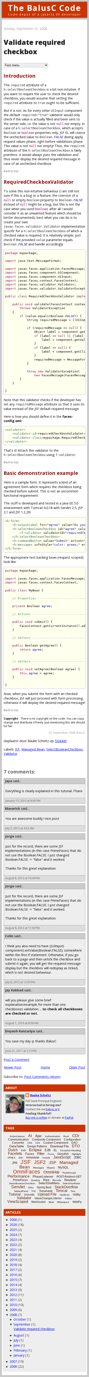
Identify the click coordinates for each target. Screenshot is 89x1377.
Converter (18, 1142)
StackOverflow (66, 1187)
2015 (13, 1280)
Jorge (9, 836)
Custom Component (55, 1142)
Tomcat (61, 1191)
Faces (29, 1154)
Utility (77, 1194)
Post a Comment (16, 1059)
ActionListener (17, 1136)
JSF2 (40, 1162)
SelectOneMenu (49, 1183)
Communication (18, 1139)
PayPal (69, 1118)
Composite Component (46, 1139)
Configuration (72, 1139)
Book (66, 1136)
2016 (13, 1275)
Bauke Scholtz (40, 1095)
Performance (18, 1176)
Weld (51, 1202)
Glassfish (63, 1154)
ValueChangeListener (48, 1198)
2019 (13, 1259)
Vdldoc (68, 1198)
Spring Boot (44, 1187)
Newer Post (12, 1067)
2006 (13, 1366)
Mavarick (12, 808)
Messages (38, 1167)
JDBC (77, 1157)
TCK (33, 1191)
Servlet (18, 1186)
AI (30, 1135)
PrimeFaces (20, 1180)
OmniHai (51, 1172)
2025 (13, 1229)
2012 (13, 1295)
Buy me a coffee (36, 1118)
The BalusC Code (44, 8)
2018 (13, 1264)
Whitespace (63, 1202)
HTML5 (11, 1157)
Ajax (38, 1136)
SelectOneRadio (71, 1183)
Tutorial (15, 1194)
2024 (13, 1234)
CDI (75, 1135)
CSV (37, 1143)
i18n (20, 1157)
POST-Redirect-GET (69, 1176)
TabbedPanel (21, 1191)
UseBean (65, 1195)
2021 (13, 1249)
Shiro (31, 1187)
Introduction (20, 75)
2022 (13, 1244)
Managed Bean (32, 749)
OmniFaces (26, 1172)
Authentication (52, 1136)
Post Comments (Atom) (42, 1076)
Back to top (11, 171)
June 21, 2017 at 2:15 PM (21, 1051)
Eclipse (35, 1150)
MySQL (63, 1167)
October (19, 1319)
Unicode (29, 1194)
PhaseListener (43, 1176)
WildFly (77, 1202)
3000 (13, 1219)
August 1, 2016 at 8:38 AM (21, 1023)
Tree (73, 1191)
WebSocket (38, 1202)
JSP (52, 1162)
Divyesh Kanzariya (20, 1031)
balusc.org (52, 1109)
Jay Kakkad (14, 990)
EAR (23, 1150)
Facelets (15, 1154)
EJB (47, 1150)
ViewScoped (17, 1202)
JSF (17, 749)
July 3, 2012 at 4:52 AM (19, 828)
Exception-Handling (70, 1150)
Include (46, 1157)
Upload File (47, 1194)
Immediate (32, 1157)
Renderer (70, 1180)
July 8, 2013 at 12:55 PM (20, 982)
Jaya (8, 781)
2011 (13, 1300)
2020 (13, 1254)
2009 (13, 1310)
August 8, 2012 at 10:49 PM (22, 878)
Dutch (13, 1150)
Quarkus (35, 1180)
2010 (13, 1305)
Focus (51, 1154)
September (21, 1324)
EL (55, 1150)
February (20, 1350)
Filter (40, 1154)
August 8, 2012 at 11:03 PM (22, 928)
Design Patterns (37, 1146)
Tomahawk (45, 1191)
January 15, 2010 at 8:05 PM (22, 801)
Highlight (76, 1154)
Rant (46, 1180)
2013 (13, 1290)
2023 (13, 1239)
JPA (14, 1163)
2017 (13, 1270)
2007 (13, 1361)
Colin (9, 936)
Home (45, 1067)
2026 (13, 1224)
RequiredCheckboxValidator (38, 181)
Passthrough (69, 1172)
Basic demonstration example (41, 473)
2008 (13, 1315)
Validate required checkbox (34, 1329)
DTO (76, 1146)
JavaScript (62, 1157)
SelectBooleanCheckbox (64, 749)
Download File (59, 1146)
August (18, 1335)
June (16, 1345)
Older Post (77, 1067)
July (15, 1340)
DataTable (16, 1146)
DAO (74, 1142)
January (18, 1355)
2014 (13, 1285)
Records (56, 1180)
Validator (10, 753)
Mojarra (51, 1167)
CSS (29, 1143)
